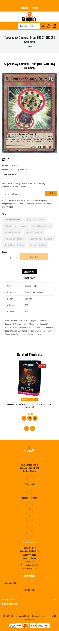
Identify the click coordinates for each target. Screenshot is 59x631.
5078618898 (29, 484)
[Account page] (49, 26)
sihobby (30, 46)
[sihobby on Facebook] (19, 3)
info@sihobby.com (30, 497)
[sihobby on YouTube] (29, 3)
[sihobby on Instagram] (24, 3)
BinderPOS (29, 619)
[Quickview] (23, 418)
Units (4, 252)
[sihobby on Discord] (35, 3)
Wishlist (35, 7)
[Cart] (55, 26)
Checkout (24, 7)
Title (4, 213)
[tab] (29, 271)
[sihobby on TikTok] (40, 3)
